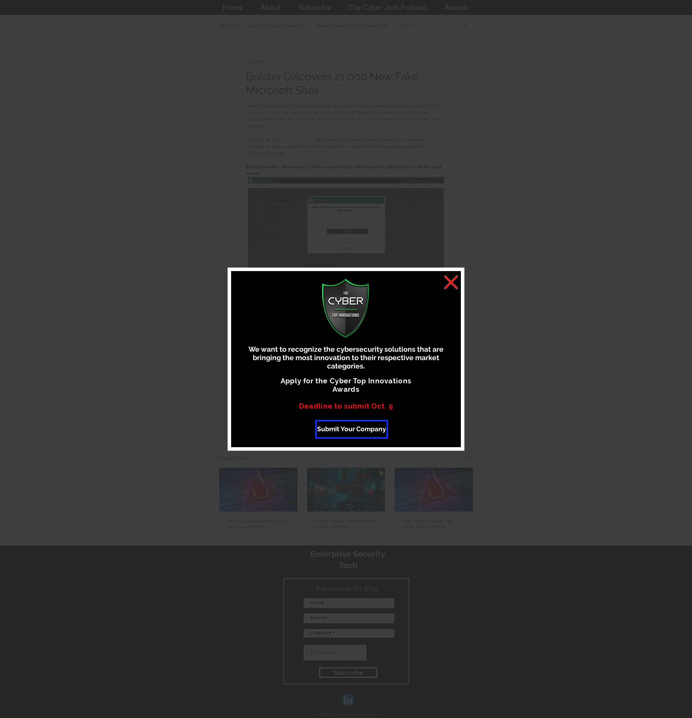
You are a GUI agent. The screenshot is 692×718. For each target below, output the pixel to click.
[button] (451, 282)
